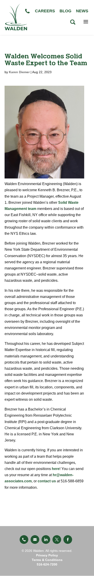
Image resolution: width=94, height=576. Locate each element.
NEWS (82, 11)
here (56, 469)
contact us (47, 481)
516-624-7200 (47, 564)
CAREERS (45, 11)
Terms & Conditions (47, 560)
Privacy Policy (47, 555)
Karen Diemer (19, 72)
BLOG (65, 11)
